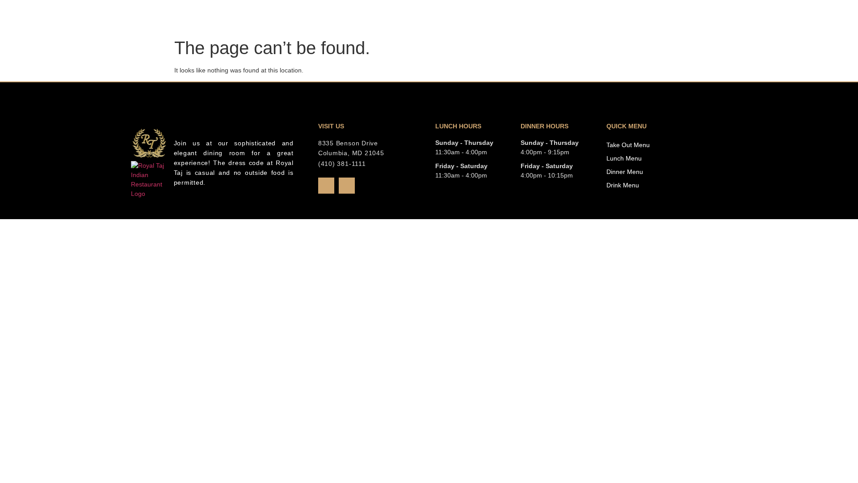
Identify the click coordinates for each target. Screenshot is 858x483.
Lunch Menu (624, 158)
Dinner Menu (624, 171)
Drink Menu (622, 185)
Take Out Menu (628, 144)
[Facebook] (326, 186)
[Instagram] (347, 186)
